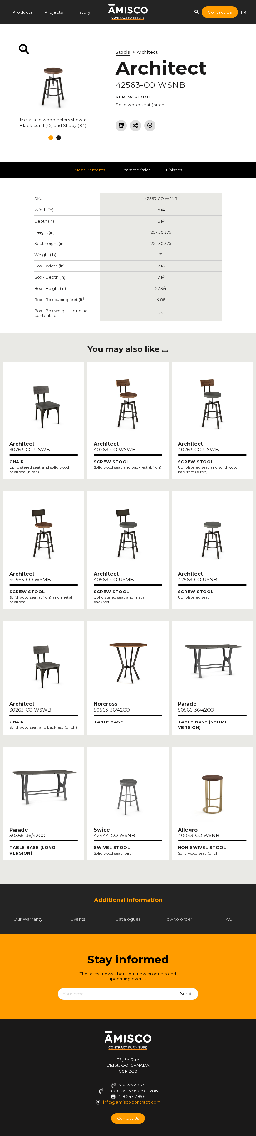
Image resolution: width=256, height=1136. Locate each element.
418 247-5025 (131, 1084)
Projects (54, 12)
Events (78, 919)
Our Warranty (27, 919)
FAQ (228, 919)
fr (244, 12)
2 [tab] (58, 137)
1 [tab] (50, 137)
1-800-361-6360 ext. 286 (131, 1090)
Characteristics (135, 169)
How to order (177, 919)
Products (22, 12)
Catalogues (128, 919)
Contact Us (220, 12)
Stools (123, 52)
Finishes (174, 169)
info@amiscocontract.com (132, 1102)
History (83, 12)
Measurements (89, 169)
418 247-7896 (131, 1096)
